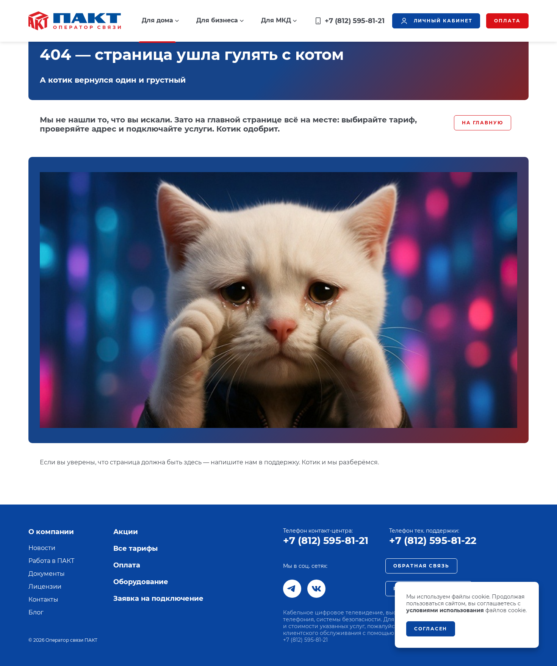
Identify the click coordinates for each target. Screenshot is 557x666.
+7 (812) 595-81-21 (325, 540)
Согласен (430, 629)
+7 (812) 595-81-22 (432, 540)
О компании (51, 532)
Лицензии (44, 586)
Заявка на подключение (158, 598)
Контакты (43, 599)
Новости (41, 548)
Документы (46, 573)
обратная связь (421, 566)
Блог (36, 612)
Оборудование (140, 582)
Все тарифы (135, 548)
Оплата (126, 565)
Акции (125, 532)
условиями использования (445, 610)
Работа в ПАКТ (51, 560)
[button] (160, 20)
